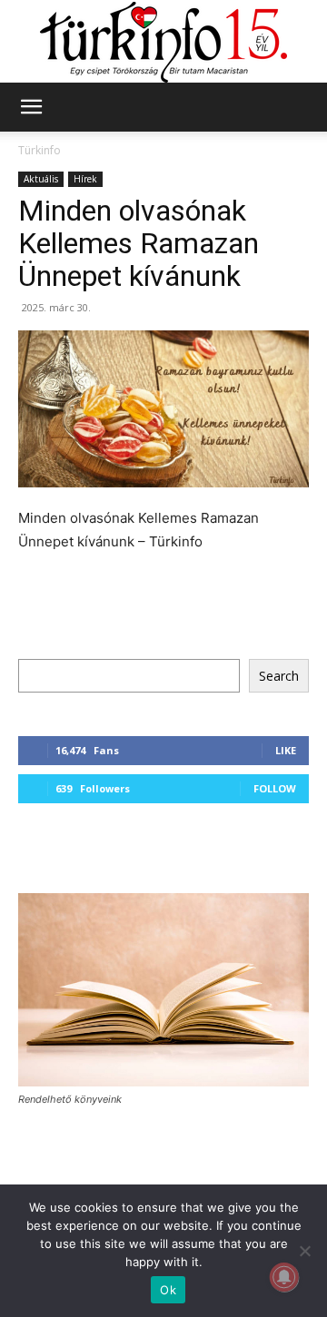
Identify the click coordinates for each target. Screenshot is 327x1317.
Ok (168, 1290)
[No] (304, 1251)
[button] (31, 107)
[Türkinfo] (163, 42)
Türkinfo (39, 150)
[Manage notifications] (284, 1277)
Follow (274, 788)
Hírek (85, 178)
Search (279, 675)
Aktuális (41, 178)
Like (285, 750)
